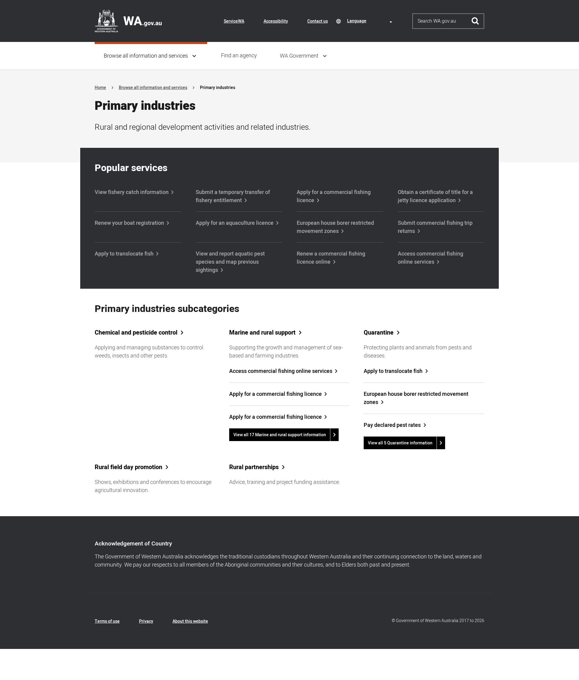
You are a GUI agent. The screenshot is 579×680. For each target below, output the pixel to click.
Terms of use (107, 621)
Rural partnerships (254, 467)
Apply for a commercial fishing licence (334, 196)
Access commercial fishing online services (430, 258)
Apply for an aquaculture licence (235, 223)
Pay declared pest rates (392, 425)
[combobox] (370, 21)
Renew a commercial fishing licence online (331, 258)
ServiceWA (234, 21)
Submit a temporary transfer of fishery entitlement (233, 196)
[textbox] (370, 21)
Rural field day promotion (128, 467)
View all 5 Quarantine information (400, 443)
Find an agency (239, 56)
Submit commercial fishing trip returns (435, 227)
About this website (190, 621)
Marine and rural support (262, 332)
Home (100, 87)
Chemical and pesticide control (136, 332)
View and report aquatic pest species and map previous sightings (230, 262)
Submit (475, 21)
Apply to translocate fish (124, 254)
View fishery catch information (132, 192)
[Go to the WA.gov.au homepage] (128, 20)
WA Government (299, 56)
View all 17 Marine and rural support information (279, 435)
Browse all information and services (146, 56)
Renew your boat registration (129, 223)
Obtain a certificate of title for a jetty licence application (435, 196)
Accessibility (276, 21)
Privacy (146, 621)
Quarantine (379, 332)
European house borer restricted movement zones (335, 227)
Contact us (317, 21)
